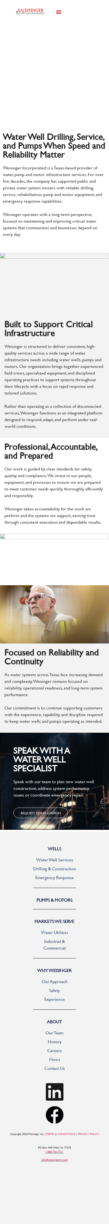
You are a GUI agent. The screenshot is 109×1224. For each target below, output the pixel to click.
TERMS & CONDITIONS (60, 1134)
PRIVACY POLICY (88, 1134)
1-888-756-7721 (54, 1152)
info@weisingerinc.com (54, 1160)
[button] (58, 12)
